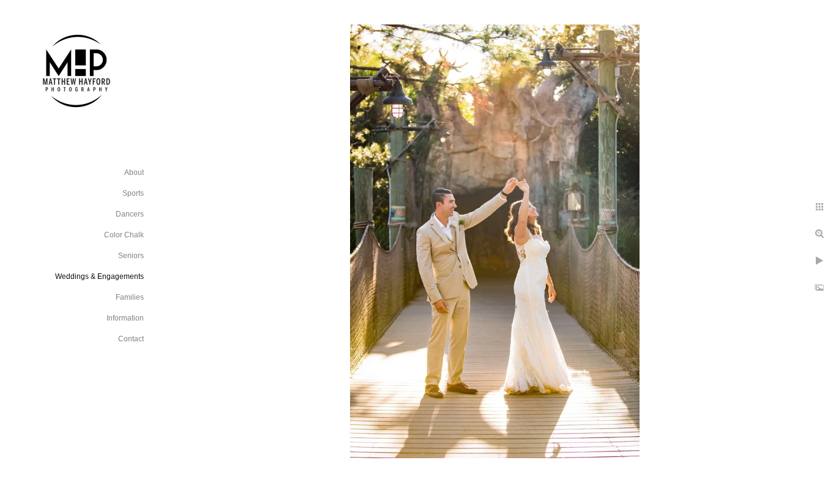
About (134, 172)
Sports (133, 193)
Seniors (131, 255)
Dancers (130, 214)
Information (125, 318)
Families (130, 297)
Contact (131, 339)
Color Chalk (124, 235)
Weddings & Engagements (99, 276)
